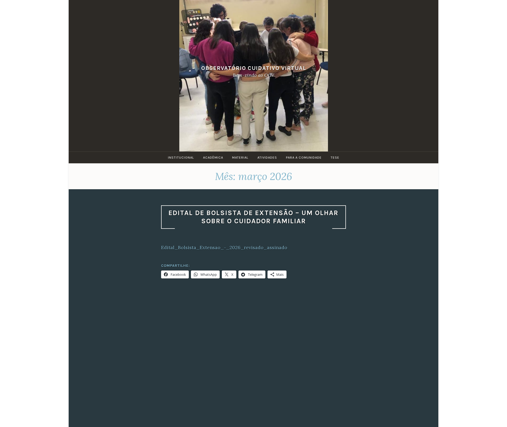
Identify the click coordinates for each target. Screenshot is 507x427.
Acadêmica (213, 157)
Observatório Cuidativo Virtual (253, 68)
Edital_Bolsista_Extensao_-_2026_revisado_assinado (224, 247)
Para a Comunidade (304, 157)
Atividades (267, 157)
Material (240, 157)
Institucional (181, 157)
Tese (335, 157)
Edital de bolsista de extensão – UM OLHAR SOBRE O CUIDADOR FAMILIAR (253, 217)
